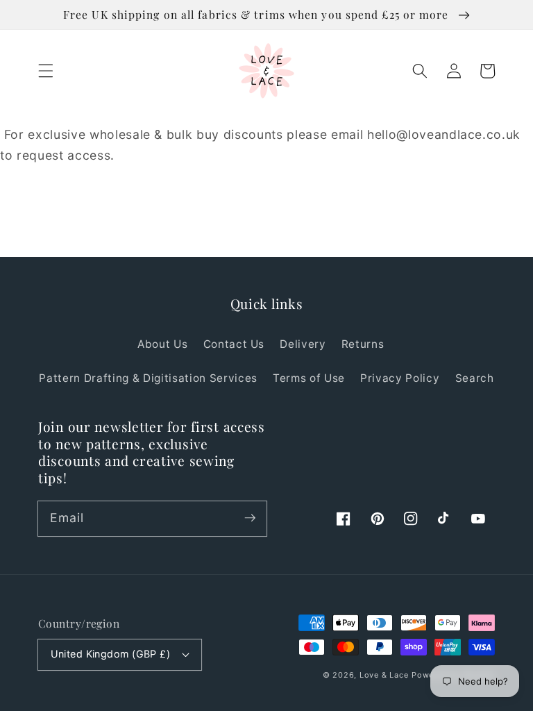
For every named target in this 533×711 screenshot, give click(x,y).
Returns (362, 344)
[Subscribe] (249, 518)
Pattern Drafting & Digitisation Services (148, 378)
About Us (162, 344)
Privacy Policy (399, 378)
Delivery (302, 344)
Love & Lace (383, 675)
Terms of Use (309, 378)
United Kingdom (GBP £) (111, 654)
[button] (45, 70)
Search (474, 378)
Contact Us (234, 344)
